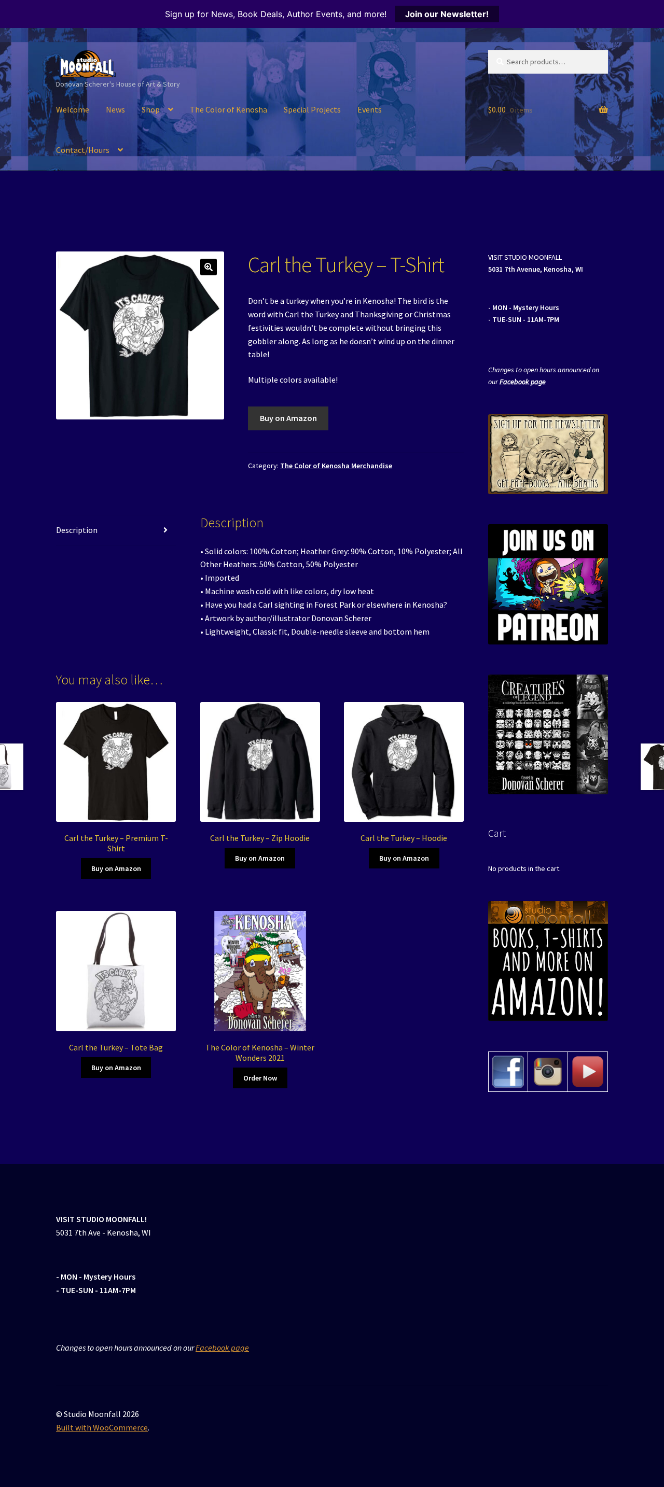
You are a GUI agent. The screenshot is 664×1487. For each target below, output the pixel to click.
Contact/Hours (82, 150)
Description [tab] (77, 530)
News (115, 109)
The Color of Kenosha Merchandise (336, 465)
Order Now (260, 1078)
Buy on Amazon (288, 418)
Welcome (72, 109)
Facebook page (523, 381)
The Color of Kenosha (228, 109)
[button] (208, 267)
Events (369, 109)
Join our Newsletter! (447, 14)
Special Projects (312, 109)
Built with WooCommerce (102, 1427)
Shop (151, 109)
